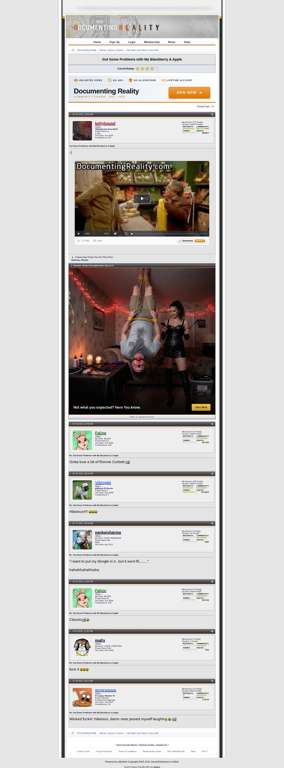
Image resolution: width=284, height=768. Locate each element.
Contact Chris (83, 751)
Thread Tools (204, 106)
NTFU (204, 751)
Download (193, 240)
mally (100, 640)
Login (132, 42)
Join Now (186, 92)
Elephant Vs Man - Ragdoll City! (153, 745)
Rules (171, 42)
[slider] (169, 233)
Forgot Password (104, 751)
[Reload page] (73, 50)
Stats (187, 42)
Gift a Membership (176, 751)
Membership (152, 42)
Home (97, 42)
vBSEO (157, 767)
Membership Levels (152, 751)
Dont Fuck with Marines (127, 745)
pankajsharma (108, 532)
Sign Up (115, 42)
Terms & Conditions (127, 751)
